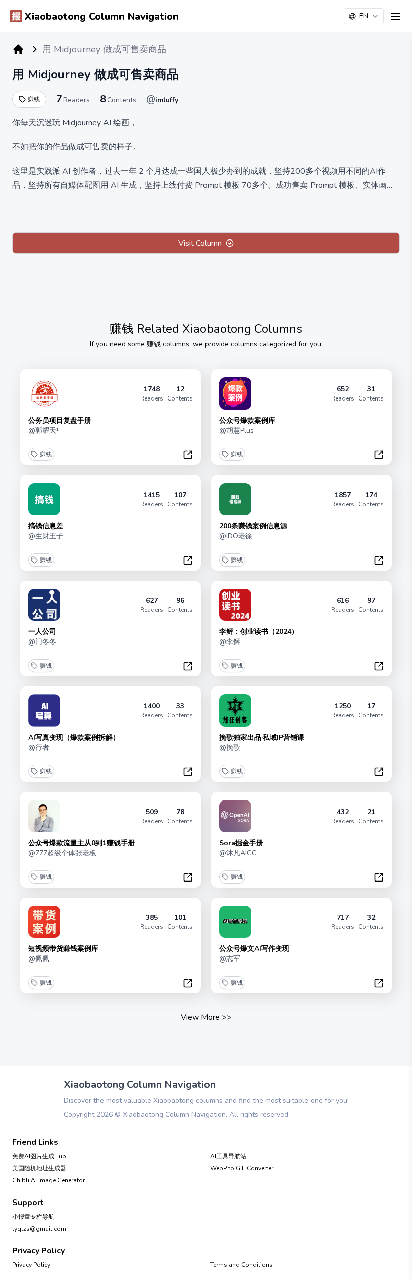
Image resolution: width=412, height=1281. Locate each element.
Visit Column (200, 243)
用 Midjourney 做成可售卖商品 (95, 74)
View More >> (206, 1017)
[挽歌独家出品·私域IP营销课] (235, 710)
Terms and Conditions (241, 1265)
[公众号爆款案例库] (235, 393)
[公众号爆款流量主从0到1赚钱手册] (44, 816)
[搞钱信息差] (44, 499)
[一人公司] (44, 605)
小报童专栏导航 (33, 1217)
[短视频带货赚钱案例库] (44, 922)
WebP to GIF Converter (241, 1168)
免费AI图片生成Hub (39, 1156)
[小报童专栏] (18, 49)
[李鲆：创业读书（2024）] (235, 605)
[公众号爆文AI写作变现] (235, 922)
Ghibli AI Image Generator (48, 1180)
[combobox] (364, 16)
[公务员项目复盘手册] (44, 393)
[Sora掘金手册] (235, 816)
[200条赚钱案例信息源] (235, 499)
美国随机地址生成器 (39, 1168)
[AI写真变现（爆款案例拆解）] (44, 710)
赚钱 (34, 99)
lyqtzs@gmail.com (39, 1229)
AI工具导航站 (228, 1156)
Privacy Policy (31, 1265)
